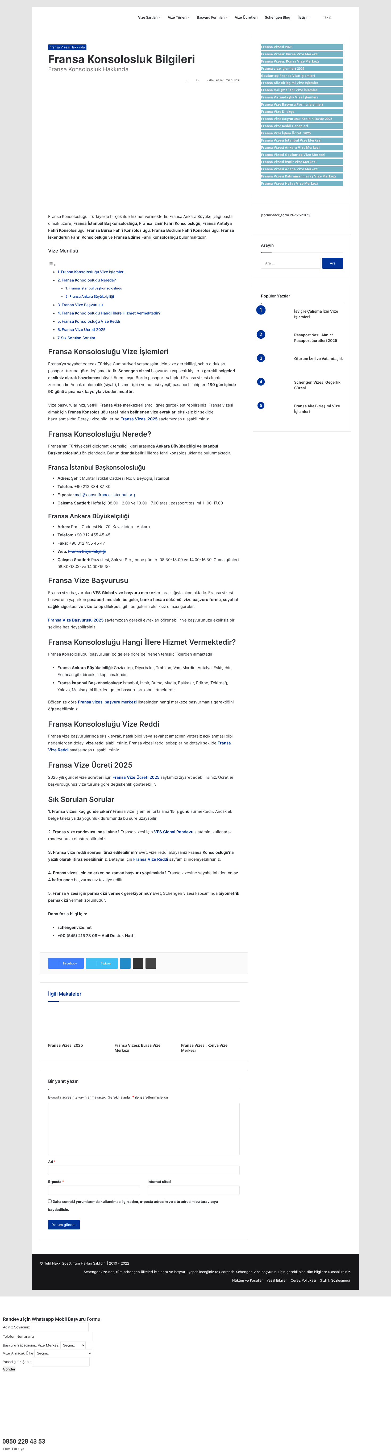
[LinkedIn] (125, 963)
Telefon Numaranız (18, 1336)
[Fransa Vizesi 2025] (77, 1023)
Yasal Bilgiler (277, 1280)
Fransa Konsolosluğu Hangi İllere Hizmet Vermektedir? (111, 313)
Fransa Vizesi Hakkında (67, 47)
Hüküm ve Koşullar (247, 1280)
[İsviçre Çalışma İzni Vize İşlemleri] (275, 319)
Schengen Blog (277, 17)
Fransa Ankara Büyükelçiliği (91, 297)
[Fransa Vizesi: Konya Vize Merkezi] (210, 1023)
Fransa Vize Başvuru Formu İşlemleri (292, 104)
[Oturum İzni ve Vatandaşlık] (275, 366)
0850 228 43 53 (23, 1441)
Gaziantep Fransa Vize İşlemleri (288, 76)
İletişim (304, 17)
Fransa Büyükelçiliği (87, 551)
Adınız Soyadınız (16, 1327)
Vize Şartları (147, 17)
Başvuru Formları (210, 17)
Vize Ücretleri (246, 17)
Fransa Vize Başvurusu (82, 305)
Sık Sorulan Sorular (78, 337)
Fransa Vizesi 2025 (65, 1045)
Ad (52, 1161)
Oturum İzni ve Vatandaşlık (318, 358)
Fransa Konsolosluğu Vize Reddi (91, 321)
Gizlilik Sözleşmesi (335, 1280)
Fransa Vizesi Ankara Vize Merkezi (290, 148)
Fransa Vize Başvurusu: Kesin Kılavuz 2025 (296, 119)
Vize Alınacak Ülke (18, 1353)
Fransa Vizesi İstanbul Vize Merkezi (291, 140)
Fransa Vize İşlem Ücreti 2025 (286, 133)
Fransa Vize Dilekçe (277, 112)
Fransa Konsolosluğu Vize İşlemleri (92, 272)
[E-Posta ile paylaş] (138, 963)
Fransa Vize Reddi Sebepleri (284, 126)
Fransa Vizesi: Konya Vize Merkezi (290, 61)
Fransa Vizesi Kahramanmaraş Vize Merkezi (298, 176)
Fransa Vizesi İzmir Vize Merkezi (289, 162)
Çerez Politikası (303, 1280)
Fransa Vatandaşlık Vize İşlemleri (289, 97)
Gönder (9, 1369)
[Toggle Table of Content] (52, 264)
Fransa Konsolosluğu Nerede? (89, 280)
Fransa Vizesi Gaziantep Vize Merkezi (293, 155)
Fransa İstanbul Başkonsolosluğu (95, 288)
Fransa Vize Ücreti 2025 (84, 329)
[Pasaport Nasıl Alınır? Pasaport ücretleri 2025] (275, 342)
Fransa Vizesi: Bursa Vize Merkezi (289, 54)
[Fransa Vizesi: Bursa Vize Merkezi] (144, 1023)
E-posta (56, 1181)
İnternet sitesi (159, 1181)
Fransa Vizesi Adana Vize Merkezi (289, 169)
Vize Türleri (177, 17)
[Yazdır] (150, 963)
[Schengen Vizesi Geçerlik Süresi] (275, 390)
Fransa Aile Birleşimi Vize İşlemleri (290, 83)
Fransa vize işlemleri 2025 (282, 69)
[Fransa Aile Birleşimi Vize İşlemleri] (275, 413)
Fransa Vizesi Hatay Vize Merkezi (289, 183)
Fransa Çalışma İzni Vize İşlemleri (289, 90)
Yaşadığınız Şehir (17, 1362)
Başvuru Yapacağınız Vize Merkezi (31, 1345)
